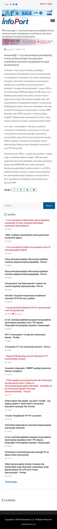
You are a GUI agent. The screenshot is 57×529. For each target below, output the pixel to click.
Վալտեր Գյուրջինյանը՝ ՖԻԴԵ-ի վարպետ (23, 415)
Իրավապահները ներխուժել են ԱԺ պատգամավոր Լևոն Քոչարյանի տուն (28, 309)
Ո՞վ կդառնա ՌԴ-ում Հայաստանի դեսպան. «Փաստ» (28, 346)
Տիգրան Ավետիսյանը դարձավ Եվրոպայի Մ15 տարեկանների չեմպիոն (26, 357)
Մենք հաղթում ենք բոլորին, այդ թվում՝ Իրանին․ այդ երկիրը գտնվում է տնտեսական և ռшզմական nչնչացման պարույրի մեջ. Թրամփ (27, 403)
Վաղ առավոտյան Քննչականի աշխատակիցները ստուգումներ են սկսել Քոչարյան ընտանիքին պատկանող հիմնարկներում (27, 223)
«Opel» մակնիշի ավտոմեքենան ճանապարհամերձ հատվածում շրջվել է (27, 236)
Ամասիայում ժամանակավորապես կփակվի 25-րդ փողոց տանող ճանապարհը (27, 453)
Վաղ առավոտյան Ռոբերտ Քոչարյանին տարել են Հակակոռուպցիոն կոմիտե (27, 248)
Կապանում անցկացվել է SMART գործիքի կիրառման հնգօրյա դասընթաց (28, 369)
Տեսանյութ (18, 314)
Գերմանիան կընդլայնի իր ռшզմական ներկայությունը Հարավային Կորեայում (28, 426)
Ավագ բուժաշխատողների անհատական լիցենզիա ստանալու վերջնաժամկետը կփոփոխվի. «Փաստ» (26, 260)
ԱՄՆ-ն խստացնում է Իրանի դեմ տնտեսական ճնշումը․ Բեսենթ (25, 336)
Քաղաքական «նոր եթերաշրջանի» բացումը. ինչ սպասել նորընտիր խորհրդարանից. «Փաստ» (25, 285)
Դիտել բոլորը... (11, 481)
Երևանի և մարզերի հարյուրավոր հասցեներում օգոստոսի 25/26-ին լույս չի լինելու (25, 297)
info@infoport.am (28, 524)
